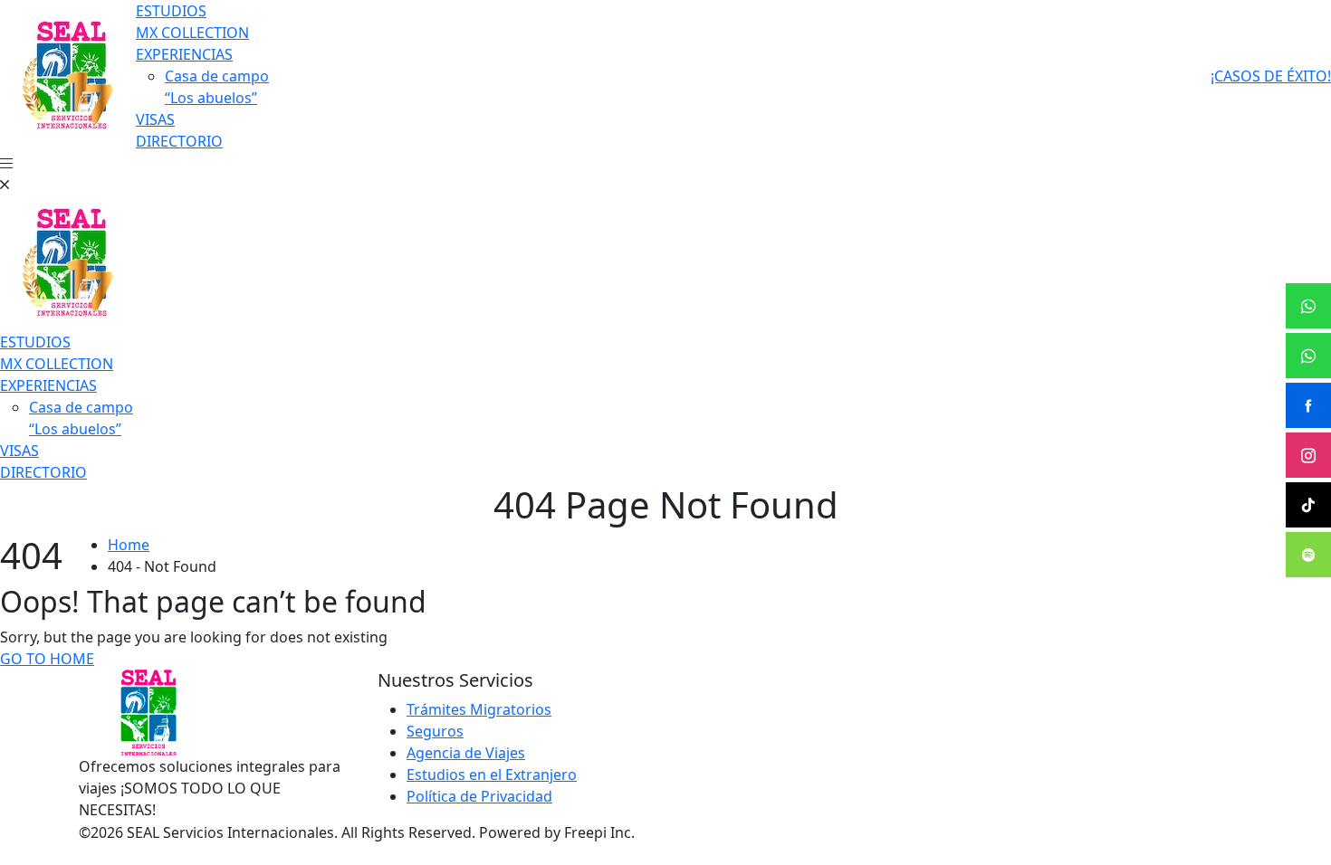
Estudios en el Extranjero (492, 774)
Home (128, 545)
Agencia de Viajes (466, 753)
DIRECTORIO (179, 141)
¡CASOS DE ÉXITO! (1271, 76)
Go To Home (47, 659)
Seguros (435, 731)
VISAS (155, 119)
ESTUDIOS (171, 11)
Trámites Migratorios (479, 709)
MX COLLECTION (192, 33)
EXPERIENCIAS (184, 54)
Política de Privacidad (479, 796)
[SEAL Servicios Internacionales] (68, 74)
